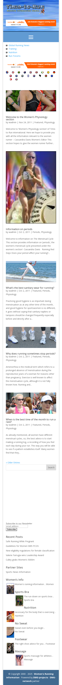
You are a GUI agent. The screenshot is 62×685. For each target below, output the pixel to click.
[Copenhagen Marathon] (10, 76)
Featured (38, 122)
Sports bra (29, 600)
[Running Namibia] (16, 79)
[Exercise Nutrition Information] (6, 52)
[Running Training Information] (6, 55)
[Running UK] (30, 72)
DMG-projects (40, 677)
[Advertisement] (24, 500)
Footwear (50, 643)
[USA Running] (13, 72)
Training (12, 48)
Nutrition (13, 52)
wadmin (12, 122)
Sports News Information (18, 572)
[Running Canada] (36, 72)
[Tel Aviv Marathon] (28, 76)
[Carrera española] (48, 72)
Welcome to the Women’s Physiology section (26, 118)
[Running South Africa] (19, 72)
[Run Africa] (40, 76)
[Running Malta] (10, 79)
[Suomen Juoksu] (16, 76)
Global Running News (19, 45)
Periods (36, 232)
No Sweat (20, 631)
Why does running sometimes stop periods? (31, 353)
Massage (28, 659)
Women (50, 584)
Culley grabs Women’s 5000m (20, 559)
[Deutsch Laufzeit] (54, 72)
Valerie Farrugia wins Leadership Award (25, 555)
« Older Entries (13, 462)
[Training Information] (6, 48)
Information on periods (19, 229)
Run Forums (14, 55)
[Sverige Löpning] (22, 76)
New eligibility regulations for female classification (30, 550)
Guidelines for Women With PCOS (22, 546)
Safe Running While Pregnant (20, 541)
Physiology (49, 122)
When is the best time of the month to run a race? (31, 420)
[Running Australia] (34, 76)
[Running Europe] (52, 76)
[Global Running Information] (6, 45)
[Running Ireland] (42, 72)
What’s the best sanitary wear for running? (30, 287)
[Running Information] (7, 72)
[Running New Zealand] (25, 72)
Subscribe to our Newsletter (19, 523)
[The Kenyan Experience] (46, 76)
